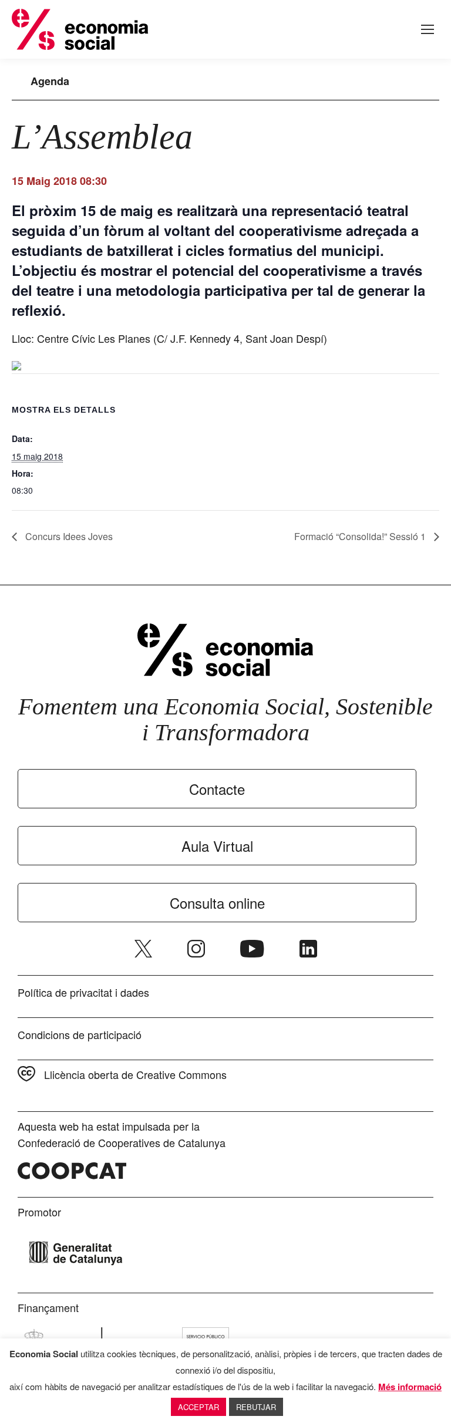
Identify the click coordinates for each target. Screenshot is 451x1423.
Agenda (50, 81)
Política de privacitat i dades (83, 992)
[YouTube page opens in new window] (252, 948)
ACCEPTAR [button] (198, 1406)
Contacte (217, 788)
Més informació (410, 1386)
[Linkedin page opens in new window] (308, 948)
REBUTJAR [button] (256, 1406)
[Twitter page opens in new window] (143, 948)
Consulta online (217, 902)
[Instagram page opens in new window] (196, 948)
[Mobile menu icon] (427, 29)
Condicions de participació (80, 1034)
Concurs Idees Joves (68, 536)
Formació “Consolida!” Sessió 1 (361, 536)
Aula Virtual (217, 845)
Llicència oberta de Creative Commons (135, 1074)
